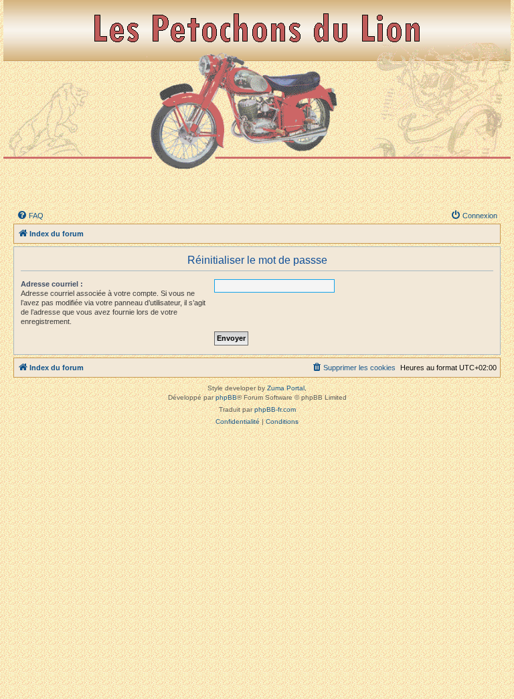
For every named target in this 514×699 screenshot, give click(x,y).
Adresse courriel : (52, 284)
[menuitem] (30, 216)
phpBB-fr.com (275, 409)
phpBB (226, 397)
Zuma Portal (286, 388)
